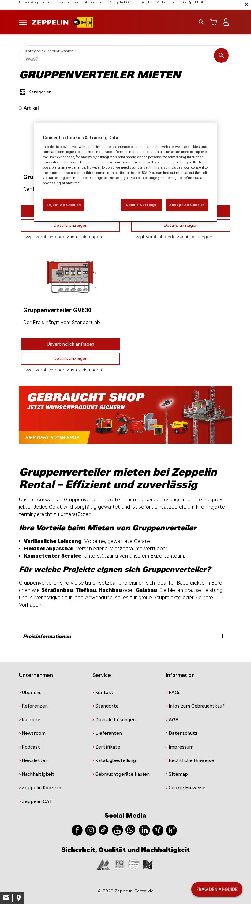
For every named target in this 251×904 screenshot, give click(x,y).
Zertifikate (107, 747)
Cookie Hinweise (187, 787)
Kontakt (104, 692)
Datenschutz (183, 733)
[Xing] (157, 830)
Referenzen (35, 706)
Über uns (32, 692)
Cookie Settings (141, 205)
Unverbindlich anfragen (70, 344)
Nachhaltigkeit (38, 774)
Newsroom (34, 733)
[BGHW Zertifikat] (134, 864)
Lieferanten (108, 733)
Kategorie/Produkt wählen (49, 51)
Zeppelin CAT (37, 801)
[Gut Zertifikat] (103, 864)
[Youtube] (117, 830)
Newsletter (34, 760)
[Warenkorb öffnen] (214, 22)
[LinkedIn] (144, 830)
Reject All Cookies (63, 205)
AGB (173, 720)
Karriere (31, 720)
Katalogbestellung (115, 760)
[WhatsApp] (130, 829)
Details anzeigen (71, 225)
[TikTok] (103, 829)
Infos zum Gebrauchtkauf (196, 706)
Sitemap (178, 774)
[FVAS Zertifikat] (148, 864)
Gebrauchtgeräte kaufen (122, 774)
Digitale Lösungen (115, 720)
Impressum (181, 747)
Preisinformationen (124, 636)
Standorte (107, 706)
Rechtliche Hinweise (191, 760)
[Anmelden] (226, 22)
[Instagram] (90, 830)
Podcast (31, 747)
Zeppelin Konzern (41, 787)
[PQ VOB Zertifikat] (119, 864)
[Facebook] (77, 830)
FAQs (175, 692)
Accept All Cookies (187, 205)
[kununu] (171, 830)
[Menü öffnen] (23, 22)
